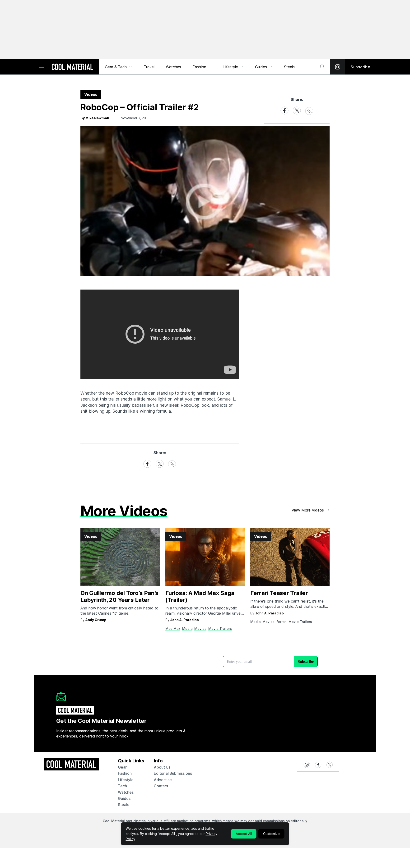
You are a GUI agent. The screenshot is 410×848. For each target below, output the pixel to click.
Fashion (199, 67)
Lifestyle (230, 67)
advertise (163, 779)
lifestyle (126, 779)
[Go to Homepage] (72, 67)
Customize (271, 834)
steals (289, 67)
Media (187, 629)
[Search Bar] (322, 66)
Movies (200, 629)
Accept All (244, 834)
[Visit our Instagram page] (337, 67)
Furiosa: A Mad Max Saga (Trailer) (199, 596)
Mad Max (172, 629)
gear (122, 767)
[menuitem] (118, 66)
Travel (149, 67)
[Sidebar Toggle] (42, 67)
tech (122, 785)
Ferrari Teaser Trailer (279, 593)
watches (126, 792)
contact (161, 785)
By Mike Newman (94, 118)
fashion (125, 773)
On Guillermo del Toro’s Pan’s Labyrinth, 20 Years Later (119, 596)
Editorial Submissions (173, 773)
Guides (261, 67)
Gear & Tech (116, 67)
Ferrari (281, 622)
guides (124, 798)
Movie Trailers (220, 629)
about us (162, 767)
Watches (173, 67)
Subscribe (360, 67)
